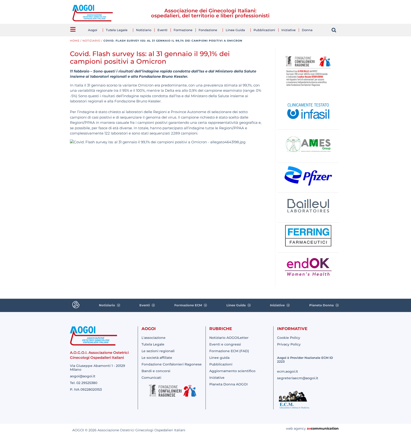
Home (74, 40)
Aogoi (92, 30)
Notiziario (143, 30)
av (309, 428)
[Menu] (73, 29)
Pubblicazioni (264, 30)
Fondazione (208, 30)
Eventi (162, 30)
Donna (307, 30)
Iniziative (288, 30)
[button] (334, 30)
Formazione (183, 30)
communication (325, 428)
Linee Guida (235, 30)
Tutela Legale (116, 30)
